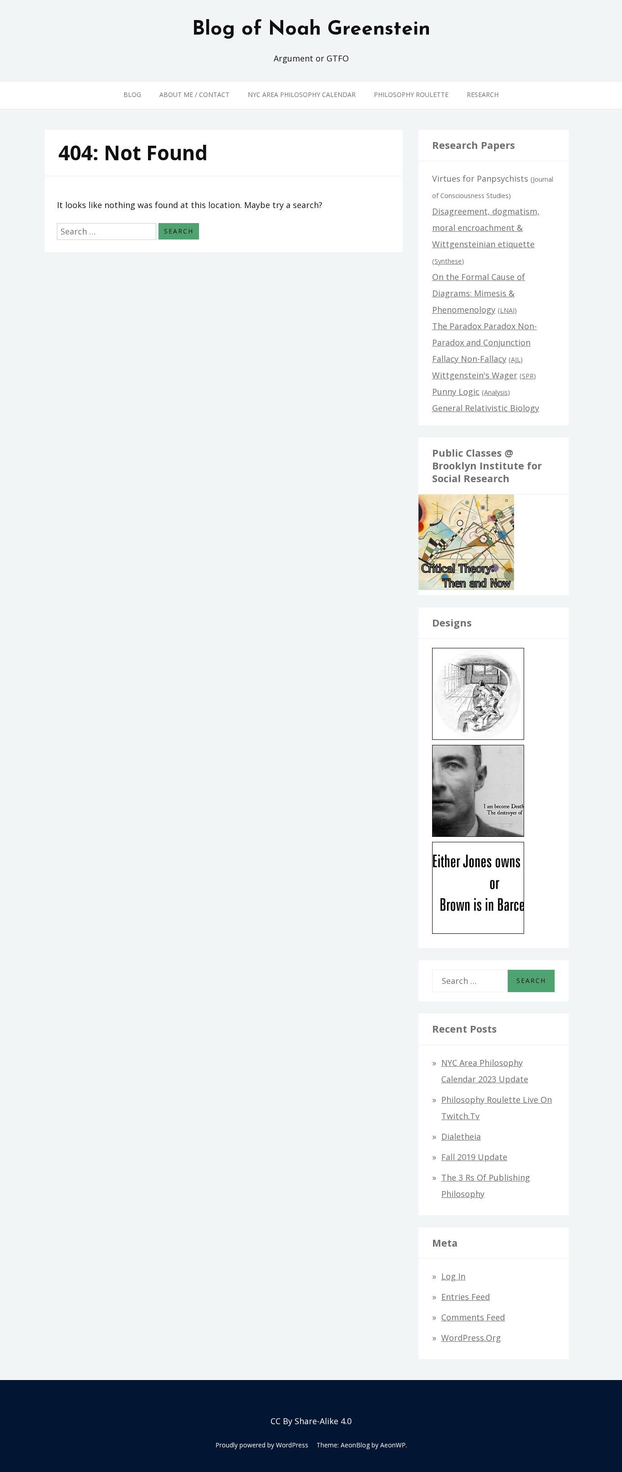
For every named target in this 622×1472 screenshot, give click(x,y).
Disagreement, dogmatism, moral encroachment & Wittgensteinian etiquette (486, 228)
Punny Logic (455, 391)
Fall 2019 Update (474, 1156)
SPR (528, 376)
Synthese (448, 261)
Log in (453, 1276)
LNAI (507, 310)
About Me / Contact (194, 94)
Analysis (496, 392)
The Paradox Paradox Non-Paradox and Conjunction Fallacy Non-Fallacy (484, 342)
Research (483, 94)
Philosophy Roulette (411, 94)
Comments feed (473, 1317)
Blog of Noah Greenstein (311, 30)
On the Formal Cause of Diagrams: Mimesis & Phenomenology (478, 293)
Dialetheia (461, 1136)
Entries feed (465, 1296)
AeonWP (393, 1445)
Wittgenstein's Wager (474, 375)
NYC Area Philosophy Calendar (302, 94)
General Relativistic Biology (485, 407)
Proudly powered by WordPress (261, 1445)
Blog (132, 94)
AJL (515, 359)
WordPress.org (471, 1337)
